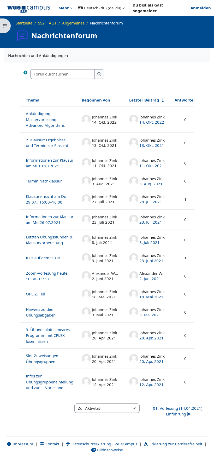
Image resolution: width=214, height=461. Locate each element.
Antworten (185, 100)
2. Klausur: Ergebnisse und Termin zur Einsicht (47, 142)
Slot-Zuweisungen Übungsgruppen (42, 358)
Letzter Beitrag (144, 100)
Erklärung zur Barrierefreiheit (175, 443)
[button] (101, 8)
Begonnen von (96, 100)
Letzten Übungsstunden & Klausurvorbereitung (49, 239)
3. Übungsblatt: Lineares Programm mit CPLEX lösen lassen (48, 335)
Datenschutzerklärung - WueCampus (103, 443)
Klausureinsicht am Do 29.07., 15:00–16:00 (46, 199)
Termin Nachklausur (44, 181)
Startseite (24, 23)
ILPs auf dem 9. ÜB (43, 257)
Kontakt (51, 443)
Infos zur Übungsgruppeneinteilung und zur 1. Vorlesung (49, 381)
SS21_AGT (47, 23)
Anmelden (201, 7)
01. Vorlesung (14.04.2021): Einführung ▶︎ (178, 411)
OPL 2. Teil (35, 293)
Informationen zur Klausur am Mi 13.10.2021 (49, 163)
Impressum (22, 443)
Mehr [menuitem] (63, 7)
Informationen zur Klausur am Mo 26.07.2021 (49, 219)
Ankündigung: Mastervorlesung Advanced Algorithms (45, 119)
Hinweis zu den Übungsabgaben (41, 312)
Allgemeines (73, 23)
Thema (32, 100)
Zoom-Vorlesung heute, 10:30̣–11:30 (47, 276)
